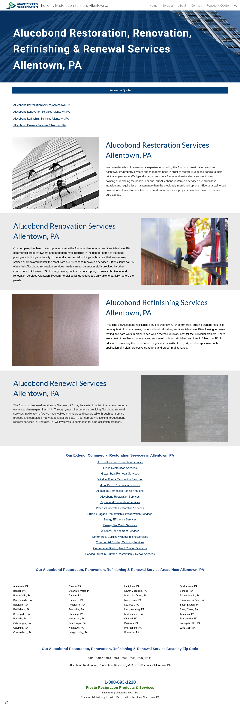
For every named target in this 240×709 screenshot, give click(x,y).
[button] (235, 5)
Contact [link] (196, 5)
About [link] (182, 5)
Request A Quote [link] (217, 5)
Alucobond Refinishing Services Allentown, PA (41, 118)
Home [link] (153, 5)
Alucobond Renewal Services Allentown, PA (39, 125)
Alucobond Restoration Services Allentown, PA (41, 104)
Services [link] (167, 5)
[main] (111, 46)
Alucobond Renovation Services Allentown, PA (41, 111)
